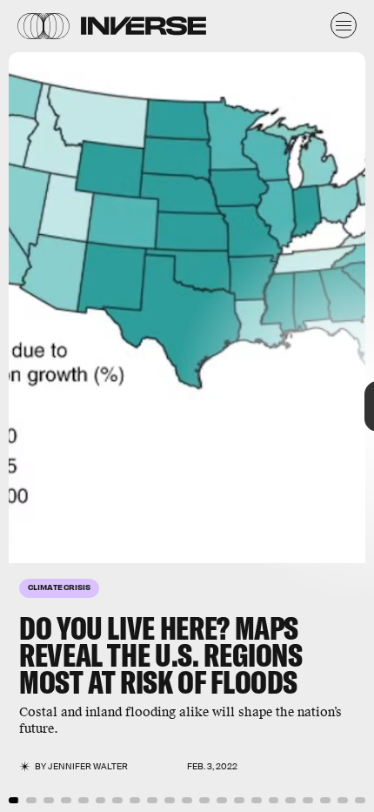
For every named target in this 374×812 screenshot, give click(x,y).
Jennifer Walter (88, 766)
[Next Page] (249, 406)
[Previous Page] (62, 406)
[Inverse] (143, 26)
